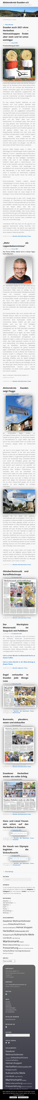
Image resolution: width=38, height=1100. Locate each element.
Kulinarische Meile (24, 934)
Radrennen (21, 948)
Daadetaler (5, 924)
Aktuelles (15, 236)
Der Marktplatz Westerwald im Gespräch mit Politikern (15, 627)
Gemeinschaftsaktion (9, 927)
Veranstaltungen (10, 1008)
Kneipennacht (8, 935)
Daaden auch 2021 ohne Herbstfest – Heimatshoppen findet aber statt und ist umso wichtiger (15, 33)
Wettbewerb (26, 951)
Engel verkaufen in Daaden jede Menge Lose (15, 677)
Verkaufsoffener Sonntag (12, 951)
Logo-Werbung (16, 938)
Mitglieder (9, 1006)
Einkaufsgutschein (11, 1010)
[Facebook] (6, 1043)
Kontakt (8, 1002)
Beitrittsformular (10, 1019)
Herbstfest (15, 839)
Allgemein (21, 668)
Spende (31, 948)
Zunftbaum (10, 953)
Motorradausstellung (11, 945)
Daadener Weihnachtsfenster (17, 921)
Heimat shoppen (24, 927)
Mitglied (21, 942)
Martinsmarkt (16, 712)
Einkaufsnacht (17, 865)
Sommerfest (26, 948)
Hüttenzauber (20, 931)
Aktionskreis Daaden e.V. (16, 2)
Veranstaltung (7, 911)
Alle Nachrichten (22, 236)
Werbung (5, 913)
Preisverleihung (10, 947)
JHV (27, 931)
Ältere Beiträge (8, 24)
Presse (29, 236)
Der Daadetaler (10, 1012)
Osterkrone (26, 945)
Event (4, 907)
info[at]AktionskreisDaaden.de (17, 984)
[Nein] (36, 1095)
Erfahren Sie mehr (23, 1097)
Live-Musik (7, 938)
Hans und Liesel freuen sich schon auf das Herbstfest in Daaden (15, 824)
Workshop (5, 953)
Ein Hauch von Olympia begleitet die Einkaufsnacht (15, 849)
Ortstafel (22, 945)
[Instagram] (9, 1043)
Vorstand (8, 1004)
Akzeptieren (13, 1097)
